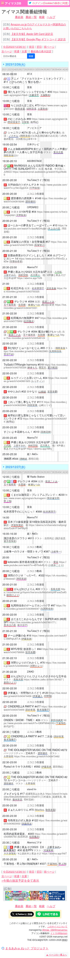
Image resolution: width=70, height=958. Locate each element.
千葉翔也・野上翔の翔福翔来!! (21, 863)
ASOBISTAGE (34, 161)
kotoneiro (13, 562)
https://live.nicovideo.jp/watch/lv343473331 (35, 306)
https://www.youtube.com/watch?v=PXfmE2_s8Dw (35, 260)
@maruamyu (60, 929)
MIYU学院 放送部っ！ (23, 649)
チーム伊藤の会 (17, 635)
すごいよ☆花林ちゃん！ (18, 432)
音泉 (29, 87)
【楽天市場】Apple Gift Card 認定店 (32, 34)
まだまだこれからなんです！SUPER (32, 619)
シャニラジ (14, 132)
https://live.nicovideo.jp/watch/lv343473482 (37, 756)
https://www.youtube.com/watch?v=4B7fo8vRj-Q (35, 563)
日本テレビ (33, 144)
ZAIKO (30, 671)
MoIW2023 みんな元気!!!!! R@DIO (34, 165)
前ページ (49, 47)
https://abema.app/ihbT (54, 853)
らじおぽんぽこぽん (22, 105)
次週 (24, 51)
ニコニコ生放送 (35, 193)
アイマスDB (13, 3)
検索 (42, 17)
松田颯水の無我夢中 (22, 318)
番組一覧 (31, 17)
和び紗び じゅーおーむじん (24, 348)
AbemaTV (32, 267)
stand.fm (31, 789)
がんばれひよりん (24, 589)
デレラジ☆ (20, 301)
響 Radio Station (36, 476)
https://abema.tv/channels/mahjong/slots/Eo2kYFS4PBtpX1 (35, 526)
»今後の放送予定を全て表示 (20, 880)
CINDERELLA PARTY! (21, 706)
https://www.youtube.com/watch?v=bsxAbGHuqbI (35, 227)
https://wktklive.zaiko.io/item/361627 (43, 679)
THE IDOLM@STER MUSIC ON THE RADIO (34, 750)
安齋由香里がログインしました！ (27, 255)
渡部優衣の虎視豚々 (22, 198)
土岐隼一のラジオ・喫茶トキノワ (23, 551)
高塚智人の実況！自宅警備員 (28, 241)
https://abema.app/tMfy (39, 448)
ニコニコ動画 (34, 547)
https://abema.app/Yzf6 (29, 278)
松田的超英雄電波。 (15, 834)
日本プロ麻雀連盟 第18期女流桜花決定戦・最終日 (37, 522)
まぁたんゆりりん (18, 809)
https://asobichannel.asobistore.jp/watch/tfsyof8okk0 (35, 173)
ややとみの (14, 391)
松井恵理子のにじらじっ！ (19, 511)
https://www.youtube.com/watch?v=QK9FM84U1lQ (35, 721)
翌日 (39, 47)
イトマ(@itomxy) (58, 933)
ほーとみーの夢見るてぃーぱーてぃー (30, 225)
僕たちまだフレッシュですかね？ (27, 92)
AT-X (29, 74)
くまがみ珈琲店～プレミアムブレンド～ (34, 494)
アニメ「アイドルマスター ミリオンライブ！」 (39, 78)
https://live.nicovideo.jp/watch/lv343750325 (35, 290)
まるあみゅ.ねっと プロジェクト (27, 948)
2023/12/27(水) (15, 467)
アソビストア (34, 128)
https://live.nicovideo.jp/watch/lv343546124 (34, 336)
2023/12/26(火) (15, 64)
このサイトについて (57, 926)
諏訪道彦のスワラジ (15, 538)
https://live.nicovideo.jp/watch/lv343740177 (32, 622)
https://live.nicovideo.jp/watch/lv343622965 (35, 349)
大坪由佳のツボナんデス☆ (23, 184)
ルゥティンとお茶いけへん (26, 378)
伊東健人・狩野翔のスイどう (25, 693)
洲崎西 (8, 458)
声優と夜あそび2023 (20, 272)
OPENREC (32, 207)
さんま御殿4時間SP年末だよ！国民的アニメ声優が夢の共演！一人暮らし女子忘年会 (35, 150)
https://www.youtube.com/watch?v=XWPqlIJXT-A (35, 637)
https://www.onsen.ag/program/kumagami (35, 496)
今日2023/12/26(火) (14, 47)
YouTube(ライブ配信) (38, 180)
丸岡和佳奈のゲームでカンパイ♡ (30, 605)
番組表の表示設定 (41, 51)
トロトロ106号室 (21, 211)
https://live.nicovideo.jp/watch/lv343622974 (35, 420)
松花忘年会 (17, 288)
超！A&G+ (32, 454)
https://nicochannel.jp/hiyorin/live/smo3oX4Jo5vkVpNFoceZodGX (35, 592)
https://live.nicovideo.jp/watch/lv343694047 (35, 607)
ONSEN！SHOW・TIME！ (19, 720)
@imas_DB (48, 929)
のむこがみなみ (17, 119)
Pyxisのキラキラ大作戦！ (18, 766)
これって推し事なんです (22, 402)
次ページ (6, 51)
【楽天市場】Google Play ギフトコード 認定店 (38, 39)
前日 (31, 47)
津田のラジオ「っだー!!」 (23, 575)
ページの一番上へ (56, 954)
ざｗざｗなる (11, 793)
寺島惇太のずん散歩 (19, 820)
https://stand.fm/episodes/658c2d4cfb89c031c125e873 (35, 795)
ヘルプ (51, 17)
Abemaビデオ (34, 842)
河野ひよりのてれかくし (25, 662)
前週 (16, 51)
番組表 (19, 17)
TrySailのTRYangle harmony (20, 364)
